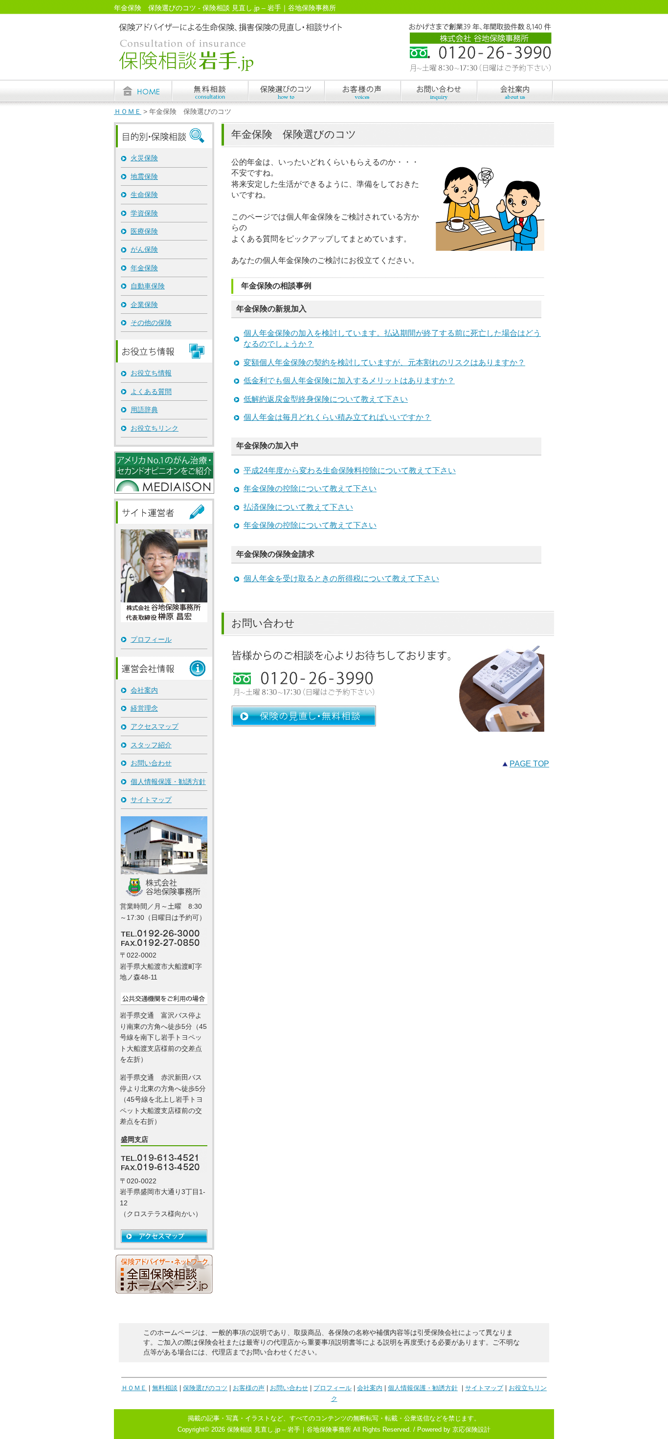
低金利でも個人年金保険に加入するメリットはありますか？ (349, 380)
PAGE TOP (529, 764)
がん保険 (144, 249)
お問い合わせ (151, 763)
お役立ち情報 (151, 373)
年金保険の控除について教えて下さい (310, 488)
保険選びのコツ (205, 1388)
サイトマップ (151, 800)
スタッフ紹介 (151, 745)
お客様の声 (249, 1388)
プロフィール (151, 639)
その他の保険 (151, 323)
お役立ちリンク (154, 428)
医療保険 (144, 231)
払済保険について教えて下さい (298, 507)
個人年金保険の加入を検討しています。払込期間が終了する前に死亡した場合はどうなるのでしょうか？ (392, 338)
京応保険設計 (471, 1429)
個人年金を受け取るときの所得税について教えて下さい (341, 578)
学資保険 (144, 213)
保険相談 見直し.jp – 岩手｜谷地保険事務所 (289, 1429)
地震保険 (144, 176)
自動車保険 (148, 286)
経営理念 (144, 708)
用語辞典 (144, 410)
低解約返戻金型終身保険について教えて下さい (326, 399)
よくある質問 (151, 391)
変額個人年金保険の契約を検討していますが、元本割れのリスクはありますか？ (384, 362)
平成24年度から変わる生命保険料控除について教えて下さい (350, 470)
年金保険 (144, 268)
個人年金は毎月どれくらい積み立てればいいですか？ (337, 417)
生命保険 (144, 194)
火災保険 (144, 158)
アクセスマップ (154, 726)
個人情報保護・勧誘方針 (168, 781)
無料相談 (165, 1388)
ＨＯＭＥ (127, 111)
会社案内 (144, 690)
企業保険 (144, 304)
